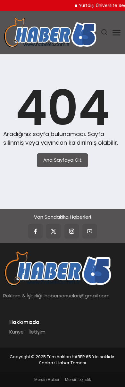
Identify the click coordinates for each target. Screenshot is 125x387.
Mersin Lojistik (78, 379)
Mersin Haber (46, 379)
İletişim (37, 331)
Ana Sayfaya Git (62, 160)
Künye (16, 331)
